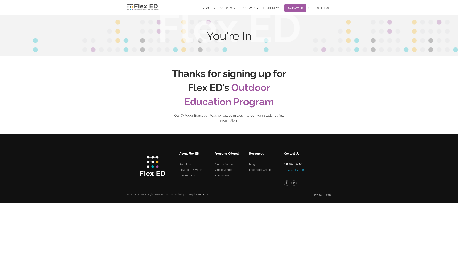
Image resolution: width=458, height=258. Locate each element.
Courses (256, 6)
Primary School (223, 160)
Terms (327, 191)
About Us (185, 160)
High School (221, 172)
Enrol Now (289, 6)
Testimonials (187, 172)
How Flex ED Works (190, 166)
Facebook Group (260, 166)
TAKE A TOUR (305, 5)
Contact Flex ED (294, 166)
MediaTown (203, 190)
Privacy (318, 191)
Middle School (223, 166)
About (242, 6)
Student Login (323, 6)
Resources (272, 6)
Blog (252, 160)
